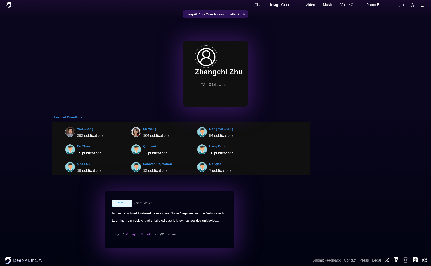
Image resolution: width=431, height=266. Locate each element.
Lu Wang (150, 129)
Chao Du (83, 164)
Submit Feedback (326, 260)
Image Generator (284, 5)
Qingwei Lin (152, 146)
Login (399, 5)
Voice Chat (349, 5)
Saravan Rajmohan (157, 164)
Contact (350, 260)
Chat (258, 5)
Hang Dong (217, 146)
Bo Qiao (215, 164)
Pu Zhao (83, 146)
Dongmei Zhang (221, 129)
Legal (376, 260)
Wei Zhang (85, 129)
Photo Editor (376, 5)
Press (364, 260)
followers (217, 85)
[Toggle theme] (412, 5)
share (172, 234)
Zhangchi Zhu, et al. (140, 234)
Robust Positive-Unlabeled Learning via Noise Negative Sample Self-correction (169, 213)
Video (310, 5)
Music (328, 5)
